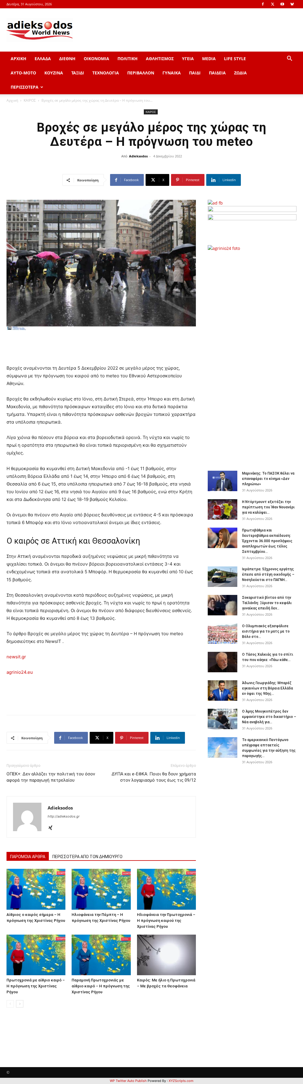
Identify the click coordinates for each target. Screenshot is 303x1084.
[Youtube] (282, 4)
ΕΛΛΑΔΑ (43, 58)
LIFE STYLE (235, 58)
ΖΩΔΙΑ (240, 73)
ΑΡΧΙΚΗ (18, 58)
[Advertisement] (255, 358)
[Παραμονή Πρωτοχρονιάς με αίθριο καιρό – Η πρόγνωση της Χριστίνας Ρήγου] (101, 955)
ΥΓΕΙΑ (188, 58)
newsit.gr (16, 657)
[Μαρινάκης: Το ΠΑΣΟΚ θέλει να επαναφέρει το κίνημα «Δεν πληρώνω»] (222, 481)
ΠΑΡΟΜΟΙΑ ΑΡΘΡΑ (27, 856)
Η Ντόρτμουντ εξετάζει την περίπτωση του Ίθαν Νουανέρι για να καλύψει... (268, 507)
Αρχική (12, 100)
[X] (272, 4)
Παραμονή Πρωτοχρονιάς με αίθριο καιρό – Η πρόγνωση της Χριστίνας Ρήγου (101, 986)
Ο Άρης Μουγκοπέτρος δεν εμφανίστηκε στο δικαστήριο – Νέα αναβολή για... (269, 716)
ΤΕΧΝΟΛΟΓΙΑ (105, 73)
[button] (289, 59)
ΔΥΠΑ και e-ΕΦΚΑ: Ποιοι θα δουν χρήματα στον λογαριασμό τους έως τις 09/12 (154, 777)
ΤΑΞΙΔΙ (77, 73)
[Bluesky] (292, 4)
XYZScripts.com (181, 1081)
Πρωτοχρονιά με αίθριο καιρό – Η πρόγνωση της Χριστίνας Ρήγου (36, 986)
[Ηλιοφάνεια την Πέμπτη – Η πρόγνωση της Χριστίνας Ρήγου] (101, 889)
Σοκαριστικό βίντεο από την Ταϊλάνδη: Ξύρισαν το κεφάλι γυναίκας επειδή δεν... (267, 603)
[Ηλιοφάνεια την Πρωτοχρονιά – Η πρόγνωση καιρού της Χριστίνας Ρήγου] (166, 889)
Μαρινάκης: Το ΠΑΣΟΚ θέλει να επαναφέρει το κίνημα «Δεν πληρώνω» (268, 478)
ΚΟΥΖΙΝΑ (53, 73)
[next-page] (19, 1004)
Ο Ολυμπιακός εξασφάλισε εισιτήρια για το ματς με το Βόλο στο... (266, 631)
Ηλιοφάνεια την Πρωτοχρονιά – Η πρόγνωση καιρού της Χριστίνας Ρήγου (166, 920)
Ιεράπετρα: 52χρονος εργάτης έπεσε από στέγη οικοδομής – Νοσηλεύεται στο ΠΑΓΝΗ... (268, 574)
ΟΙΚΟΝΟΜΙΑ (96, 58)
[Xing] (52, 828)
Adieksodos (138, 156)
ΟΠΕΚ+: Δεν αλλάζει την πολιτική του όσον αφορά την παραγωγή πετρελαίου (51, 777)
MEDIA (209, 58)
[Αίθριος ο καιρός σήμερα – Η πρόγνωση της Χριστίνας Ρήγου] (36, 889)
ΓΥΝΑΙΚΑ (171, 73)
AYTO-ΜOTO (23, 73)
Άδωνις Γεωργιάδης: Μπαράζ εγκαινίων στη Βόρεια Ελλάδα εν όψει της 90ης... (267, 688)
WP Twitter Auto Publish (128, 1081)
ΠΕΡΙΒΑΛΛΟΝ (140, 73)
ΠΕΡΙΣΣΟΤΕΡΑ (24, 87)
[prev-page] (10, 1004)
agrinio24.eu (20, 672)
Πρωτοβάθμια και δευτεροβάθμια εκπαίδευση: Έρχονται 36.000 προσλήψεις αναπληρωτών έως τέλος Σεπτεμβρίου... (267, 541)
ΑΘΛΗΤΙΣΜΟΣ (160, 58)
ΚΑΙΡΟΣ (30, 100)
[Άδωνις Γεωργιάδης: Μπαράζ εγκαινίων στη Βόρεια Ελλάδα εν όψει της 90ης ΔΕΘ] (222, 690)
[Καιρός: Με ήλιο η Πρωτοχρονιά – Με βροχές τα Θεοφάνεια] (166, 955)
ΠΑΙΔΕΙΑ (217, 73)
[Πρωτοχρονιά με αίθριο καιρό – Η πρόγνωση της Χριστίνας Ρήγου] (36, 955)
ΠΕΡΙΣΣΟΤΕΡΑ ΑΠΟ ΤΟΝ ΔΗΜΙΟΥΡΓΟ (87, 856)
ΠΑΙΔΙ (195, 73)
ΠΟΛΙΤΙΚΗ (127, 58)
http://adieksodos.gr (64, 816)
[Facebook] (262, 4)
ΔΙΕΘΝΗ (67, 58)
